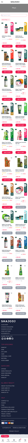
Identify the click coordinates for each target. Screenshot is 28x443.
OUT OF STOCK (20, 207)
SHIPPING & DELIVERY (7, 407)
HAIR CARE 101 (5, 388)
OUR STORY (4, 324)
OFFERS (3, 369)
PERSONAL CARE (6, 356)
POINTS (3, 403)
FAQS (2, 405)
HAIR (2, 354)
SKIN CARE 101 (5, 390)
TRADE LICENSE (6, 414)
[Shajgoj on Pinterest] (12, 338)
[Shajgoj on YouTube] (7, 338)
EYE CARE (4, 352)
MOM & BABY (5, 360)
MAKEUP (3, 347)
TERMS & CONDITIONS (7, 409)
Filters (6, 436)
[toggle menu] (2, 2)
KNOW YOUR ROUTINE (7, 386)
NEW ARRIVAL (5, 375)
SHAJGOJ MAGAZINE (7, 327)
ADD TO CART (7, 46)
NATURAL (4, 358)
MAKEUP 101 (4, 392)
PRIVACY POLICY (6, 416)
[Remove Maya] (8, 19)
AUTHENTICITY (5, 333)
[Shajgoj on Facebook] (2, 338)
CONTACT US (5, 401)
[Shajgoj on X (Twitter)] (5, 338)
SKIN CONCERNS (6, 373)
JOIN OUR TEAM (6, 331)
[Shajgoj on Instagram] (10, 338)
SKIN (2, 349)
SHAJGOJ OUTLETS (6, 329)
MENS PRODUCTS (6, 371)
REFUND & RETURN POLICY (9, 411)
